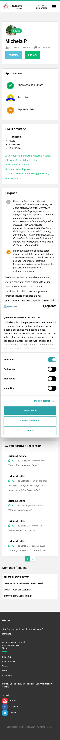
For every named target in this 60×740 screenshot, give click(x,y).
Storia (45, 173)
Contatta (13, 55)
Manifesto (6, 634)
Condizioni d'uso (31, 683)
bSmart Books (8, 661)
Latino (35, 160)
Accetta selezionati (30, 420)
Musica (46, 155)
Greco (18, 160)
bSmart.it (6, 657)
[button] (30, 577)
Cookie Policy (16, 683)
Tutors (5, 666)
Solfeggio (36, 173)
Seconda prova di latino (17, 173)
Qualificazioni (46, 683)
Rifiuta (30, 430)
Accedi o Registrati (41, 7)
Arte (7, 155)
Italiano (26, 160)
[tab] (30, 577)
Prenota (32, 55)
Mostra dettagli (42, 400)
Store (4, 670)
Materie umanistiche (21, 155)
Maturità (37, 155)
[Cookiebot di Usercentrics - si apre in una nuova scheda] (43, 307)
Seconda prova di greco (17, 169)
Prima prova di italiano (17, 164)
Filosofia (9, 160)
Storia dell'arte (13, 178)
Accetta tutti (30, 410)
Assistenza (7, 675)
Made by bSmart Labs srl (13, 642)
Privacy (5, 683)
